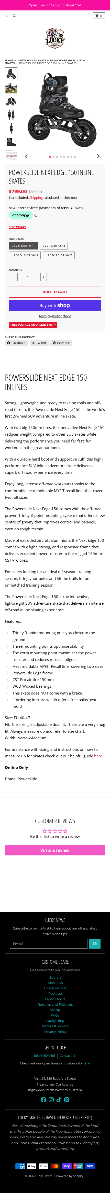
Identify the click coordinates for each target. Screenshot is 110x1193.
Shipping (36, 197)
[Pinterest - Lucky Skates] (67, 1100)
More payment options (55, 316)
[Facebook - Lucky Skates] (44, 1100)
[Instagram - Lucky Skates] (51, 1100)
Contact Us (68, 1055)
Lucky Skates (43, 1176)
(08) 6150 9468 (45, 1055)
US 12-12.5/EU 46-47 (59, 255)
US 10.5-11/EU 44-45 (25, 255)
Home (9, 60)
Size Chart (17, 227)
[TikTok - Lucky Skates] (59, 1100)
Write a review (55, 850)
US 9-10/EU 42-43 (53, 245)
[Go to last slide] (26, 156)
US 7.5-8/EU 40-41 (23, 245)
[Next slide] (98, 156)
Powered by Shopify (69, 1176)
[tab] (50, 157)
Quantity (16, 270)
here (98, 755)
